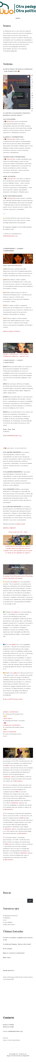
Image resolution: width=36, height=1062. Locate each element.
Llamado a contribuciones (11, 712)
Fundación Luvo (23, 1054)
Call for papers (7, 718)
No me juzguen (7, 948)
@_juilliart (14, 582)
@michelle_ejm (8, 776)
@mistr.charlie (21, 524)
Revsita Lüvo (12, 178)
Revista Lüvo (10, 121)
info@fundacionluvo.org (10, 236)
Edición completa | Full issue (11, 331)
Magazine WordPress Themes (14, 1055)
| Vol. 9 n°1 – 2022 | (18, 532)
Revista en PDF (7, 699)
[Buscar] (30, 901)
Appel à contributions (9, 731)
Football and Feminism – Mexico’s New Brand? (17, 944)
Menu (18, 18)
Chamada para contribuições (11, 725)
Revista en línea (18, 699)
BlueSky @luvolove (8, 970)
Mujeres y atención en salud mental (13, 953)
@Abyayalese (18, 265)
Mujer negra (7, 957)
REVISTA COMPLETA (9, 528)
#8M (6, 765)
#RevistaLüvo (18, 781)
